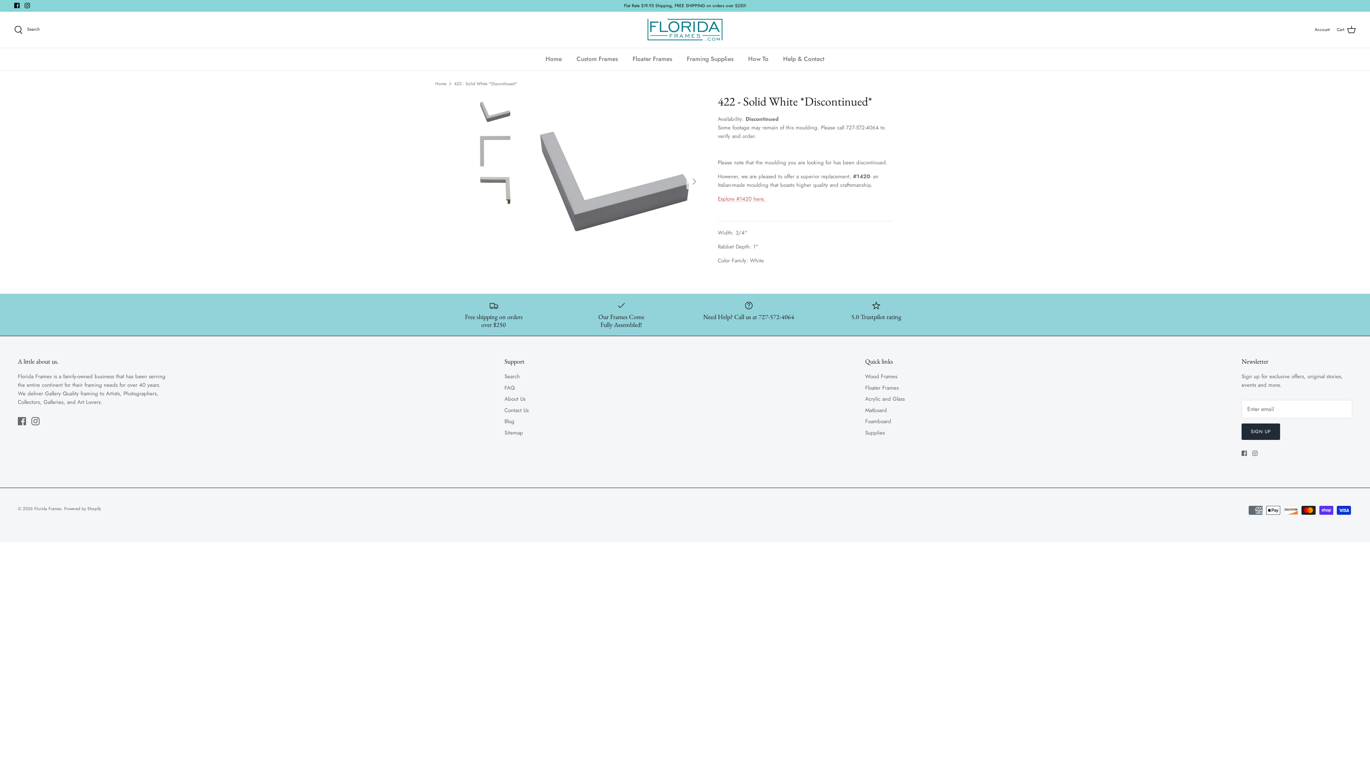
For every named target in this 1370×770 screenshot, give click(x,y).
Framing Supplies (710, 59)
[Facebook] (17, 5)
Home (554, 59)
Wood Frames (881, 376)
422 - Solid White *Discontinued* (485, 84)
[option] (614, 181)
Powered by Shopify (82, 508)
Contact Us (516, 410)
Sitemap (513, 433)
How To (758, 59)
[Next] (694, 181)
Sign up (1261, 431)
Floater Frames (652, 59)
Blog (509, 421)
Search (512, 376)
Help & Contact (803, 59)
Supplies (875, 433)
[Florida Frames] (685, 30)
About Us (515, 399)
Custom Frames (597, 59)
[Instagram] (27, 5)
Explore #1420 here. (742, 199)
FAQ (509, 388)
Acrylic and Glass (885, 399)
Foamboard (878, 421)
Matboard (876, 410)
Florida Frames (47, 508)
